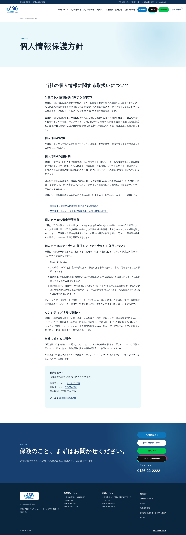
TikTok (153, 10)
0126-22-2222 (73, 383)
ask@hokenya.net (67, 398)
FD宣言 (143, 503)
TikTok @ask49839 (152, 459)
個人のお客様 (76, 10)
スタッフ (100, 10)
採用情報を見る (152, 435)
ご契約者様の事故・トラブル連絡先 (154, 2)
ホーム (22, 18)
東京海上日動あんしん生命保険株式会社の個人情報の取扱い (79, 211)
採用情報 (109, 10)
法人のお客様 (89, 10)
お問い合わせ (130, 10)
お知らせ (118, 10)
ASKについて (63, 10)
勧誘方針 (143, 494)
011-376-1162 (71, 387)
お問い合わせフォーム (152, 443)
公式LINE (163, 10)
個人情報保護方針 (146, 499)
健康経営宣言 (145, 508)
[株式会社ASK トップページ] (12, 9)
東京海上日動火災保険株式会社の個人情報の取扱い (74, 206)
